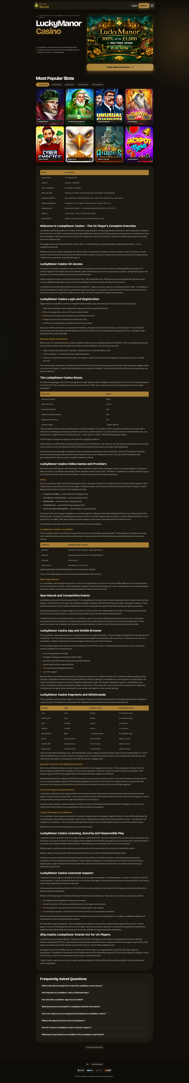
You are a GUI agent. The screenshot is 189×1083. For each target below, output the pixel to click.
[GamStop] (90, 1070)
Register (144, 5)
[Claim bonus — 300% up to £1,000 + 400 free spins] (120, 38)
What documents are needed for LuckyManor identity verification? (71, 1006)
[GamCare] (81, 1070)
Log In (134, 5)
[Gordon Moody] (108, 1070)
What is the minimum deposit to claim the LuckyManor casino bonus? (72, 986)
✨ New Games (56, 84)
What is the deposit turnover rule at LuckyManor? (63, 1020)
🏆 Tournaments (97, 84)
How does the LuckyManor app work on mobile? (62, 999)
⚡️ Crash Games (83, 84)
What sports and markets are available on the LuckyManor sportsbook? (73, 1034)
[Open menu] (152, 5)
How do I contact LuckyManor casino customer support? (66, 1027)
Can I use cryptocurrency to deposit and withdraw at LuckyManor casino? (74, 1013)
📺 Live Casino (69, 84)
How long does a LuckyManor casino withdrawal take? (65, 992)
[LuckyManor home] (42, 5)
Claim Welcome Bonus (118, 67)
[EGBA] (99, 1070)
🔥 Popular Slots (43, 84)
